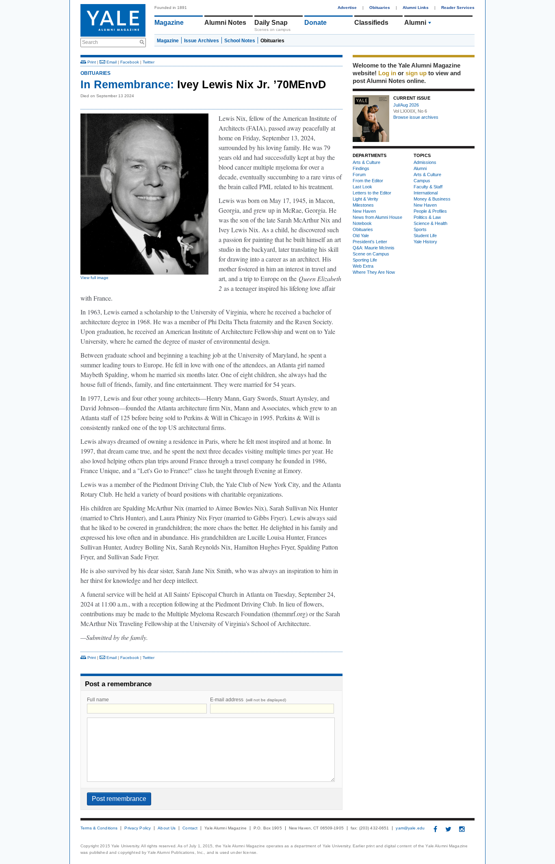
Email (111, 62)
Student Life (425, 235)
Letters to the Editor (372, 192)
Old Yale (361, 235)
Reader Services (458, 7)
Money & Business (432, 198)
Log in (387, 73)
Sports (420, 229)
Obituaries (379, 7)
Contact (189, 828)
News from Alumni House (377, 217)
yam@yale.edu (410, 828)
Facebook (129, 62)
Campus (422, 180)
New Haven (364, 211)
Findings (361, 168)
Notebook (362, 223)
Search (90, 42)
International (426, 192)
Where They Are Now (374, 272)
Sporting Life (365, 259)
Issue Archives (201, 41)
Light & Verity (365, 198)
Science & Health (430, 223)
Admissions (425, 162)
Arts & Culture (366, 162)
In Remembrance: (127, 85)
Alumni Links (416, 7)
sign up (416, 73)
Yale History (425, 241)
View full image (94, 277)
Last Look (362, 186)
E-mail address (248, 700)
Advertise (347, 7)
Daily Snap (271, 22)
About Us (167, 828)
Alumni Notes (225, 22)
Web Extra (363, 266)
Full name (98, 700)
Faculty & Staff (428, 186)
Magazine (169, 22)
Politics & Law (427, 217)
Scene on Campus (371, 253)
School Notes (239, 41)
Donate (315, 22)
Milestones (363, 205)
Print (91, 62)
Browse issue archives (415, 117)
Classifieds (371, 22)
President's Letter (370, 241)
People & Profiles (430, 211)
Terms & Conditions (98, 828)
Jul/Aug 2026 (406, 105)
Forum (359, 174)
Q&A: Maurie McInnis (374, 247)
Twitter (148, 62)
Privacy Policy (137, 828)
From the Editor (368, 180)
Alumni (415, 22)
